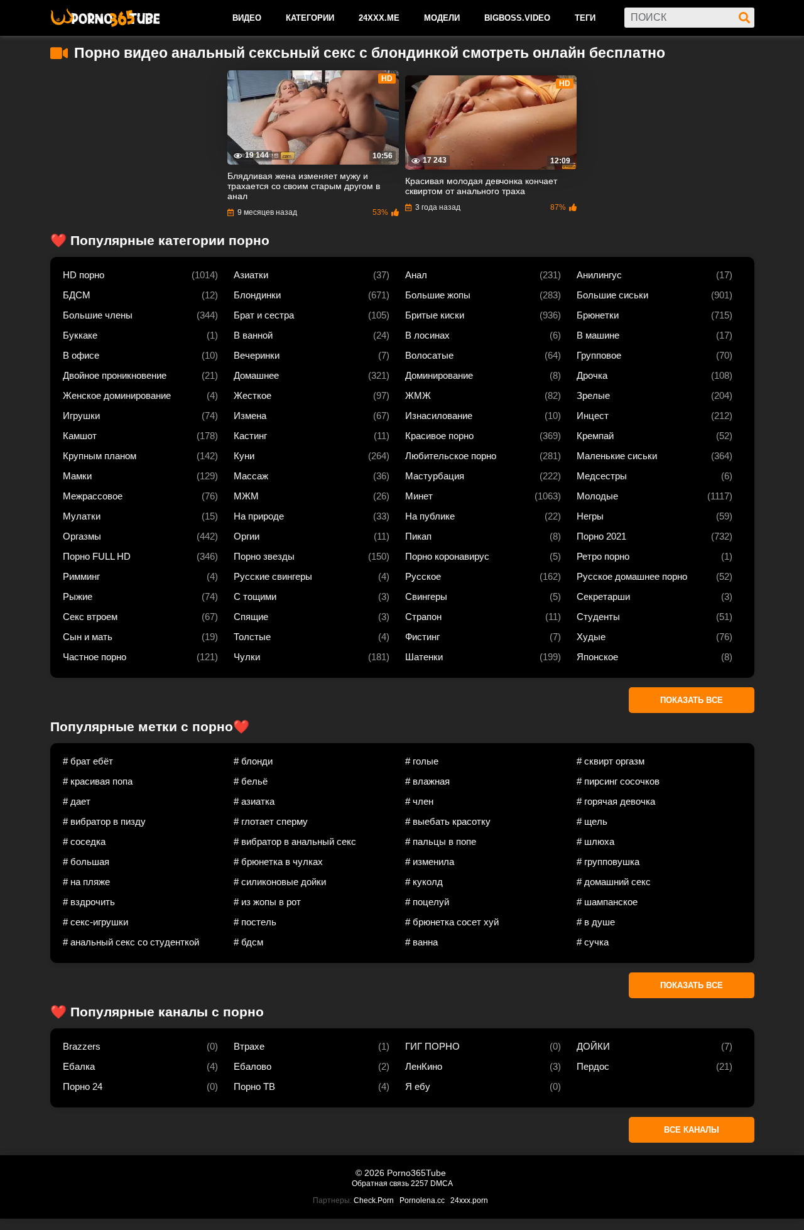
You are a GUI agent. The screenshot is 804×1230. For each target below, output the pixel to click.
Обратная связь (380, 1183)
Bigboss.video (517, 18)
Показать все (691, 700)
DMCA (441, 1183)
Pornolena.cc (422, 1200)
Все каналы (691, 1130)
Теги (585, 18)
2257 (419, 1183)
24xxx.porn (469, 1200)
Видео (246, 18)
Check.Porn (374, 1200)
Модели (442, 18)
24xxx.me (379, 18)
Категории (310, 18)
